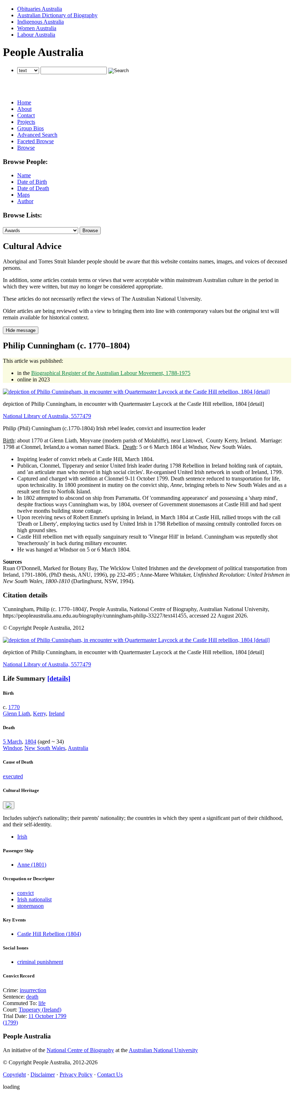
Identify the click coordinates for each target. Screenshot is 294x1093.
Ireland (57, 713)
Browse (26, 148)
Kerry (39, 713)
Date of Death (33, 188)
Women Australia (36, 28)
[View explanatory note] (8, 805)
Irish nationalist (34, 899)
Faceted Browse (35, 141)
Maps (23, 195)
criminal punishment (40, 962)
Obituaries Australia (39, 9)
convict (25, 893)
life (42, 1003)
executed (13, 776)
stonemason (30, 906)
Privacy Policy (76, 1074)
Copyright (14, 1074)
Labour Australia (36, 35)
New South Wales (44, 748)
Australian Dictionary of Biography (57, 15)
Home (24, 102)
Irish (22, 837)
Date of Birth (32, 182)
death (32, 997)
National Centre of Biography (80, 1050)
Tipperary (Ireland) (40, 1010)
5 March (12, 741)
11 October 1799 (47, 1016)
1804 (30, 741)
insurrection (33, 990)
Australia (78, 748)
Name (24, 175)
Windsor (12, 748)
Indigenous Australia (40, 22)
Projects (26, 122)
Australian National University (163, 1050)
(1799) (10, 1022)
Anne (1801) (31, 865)
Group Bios (30, 128)
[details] (58, 678)
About (24, 109)
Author (25, 201)
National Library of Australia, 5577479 (47, 416)
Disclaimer (42, 1074)
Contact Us (110, 1074)
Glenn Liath (16, 713)
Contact (26, 115)
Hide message (20, 330)
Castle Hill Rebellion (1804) (49, 934)
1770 (14, 707)
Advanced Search (37, 135)
